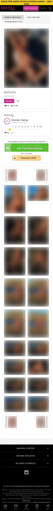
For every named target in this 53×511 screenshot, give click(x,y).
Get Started (31, 8)
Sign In (43, 8)
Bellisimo (10, 92)
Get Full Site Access (30, 147)
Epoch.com (26, 500)
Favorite (9, 101)
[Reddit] (26, 472)
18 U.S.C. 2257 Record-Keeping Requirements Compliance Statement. (26, 486)
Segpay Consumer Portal (42, 502)
